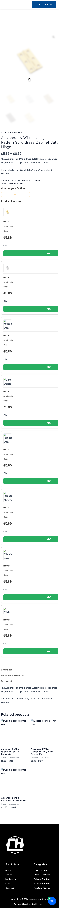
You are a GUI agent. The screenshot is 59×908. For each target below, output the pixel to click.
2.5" (15, 194)
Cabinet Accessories (11, 132)
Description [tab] (6, 669)
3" (44, 194)
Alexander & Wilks (15, 183)
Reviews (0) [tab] (7, 681)
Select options (43, 4)
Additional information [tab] (12, 675)
